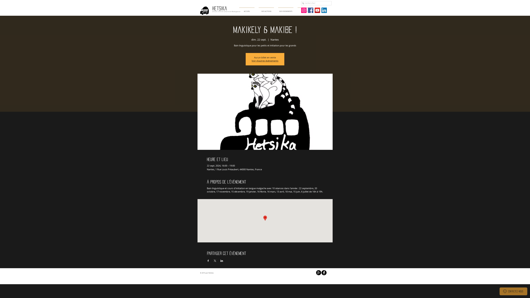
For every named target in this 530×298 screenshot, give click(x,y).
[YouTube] (317, 10)
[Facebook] (310, 10)
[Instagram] (304, 10)
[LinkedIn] (324, 10)
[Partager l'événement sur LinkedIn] (221, 261)
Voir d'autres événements (265, 60)
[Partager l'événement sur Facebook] (208, 261)
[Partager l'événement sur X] (215, 261)
